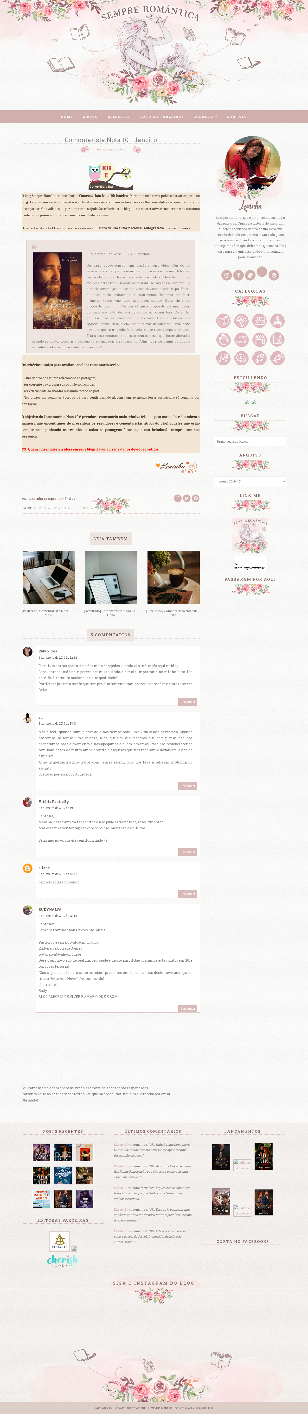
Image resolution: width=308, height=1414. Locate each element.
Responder (187, 702)
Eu (40, 717)
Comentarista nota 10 (54, 508)
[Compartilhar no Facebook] (178, 498)
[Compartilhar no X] (187, 498)
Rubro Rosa (47, 651)
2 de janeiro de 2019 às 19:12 (57, 808)
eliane (44, 867)
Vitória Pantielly (53, 801)
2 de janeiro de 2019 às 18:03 (57, 723)
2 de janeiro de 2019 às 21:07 (57, 874)
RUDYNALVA (50, 909)
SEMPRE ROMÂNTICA (160, 1408)
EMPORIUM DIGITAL (202, 1408)
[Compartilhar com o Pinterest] (195, 498)
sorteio (107, 508)
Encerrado (87, 508)
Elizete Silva (123, 1144)
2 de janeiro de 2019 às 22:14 (57, 916)
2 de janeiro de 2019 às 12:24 (57, 657)
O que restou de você (104, 254)
